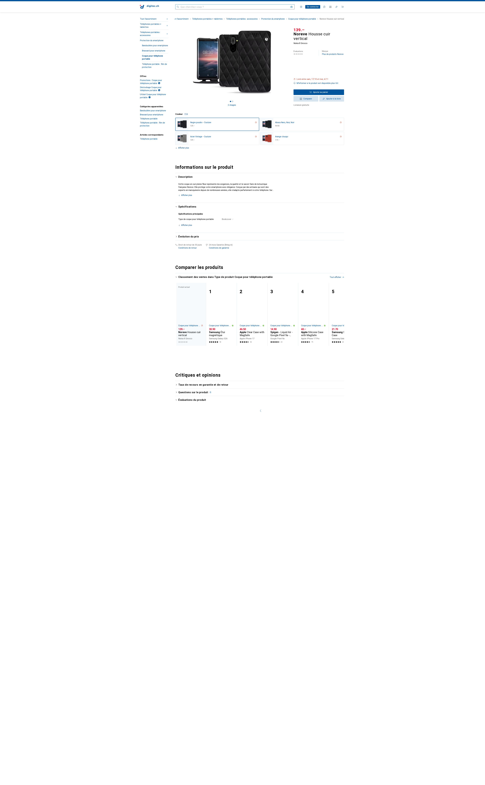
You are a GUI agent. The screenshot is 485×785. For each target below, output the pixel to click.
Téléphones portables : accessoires (150, 34)
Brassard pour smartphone (153, 51)
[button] (319, 79)
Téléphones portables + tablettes (150, 25)
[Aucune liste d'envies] (336, 7)
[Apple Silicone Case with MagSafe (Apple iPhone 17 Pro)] (313, 314)
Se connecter (313, 7)
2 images (232, 105)
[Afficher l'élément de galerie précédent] (174, 62)
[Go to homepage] (149, 7)
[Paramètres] (301, 7)
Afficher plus (183, 148)
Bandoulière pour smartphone (155, 45)
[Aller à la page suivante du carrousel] (339, 314)
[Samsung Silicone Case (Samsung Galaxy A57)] (344, 314)
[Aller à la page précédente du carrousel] (179, 314)
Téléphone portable (148, 118)
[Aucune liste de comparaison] (330, 7)
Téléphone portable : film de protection (154, 65)
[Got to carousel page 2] (232, 101)
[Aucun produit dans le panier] (343, 7)
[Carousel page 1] (230, 101)
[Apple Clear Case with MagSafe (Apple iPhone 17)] (252, 314)
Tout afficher (335, 277)
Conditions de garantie (219, 248)
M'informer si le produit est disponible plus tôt (317, 83)
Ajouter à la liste (333, 99)
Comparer (307, 99)
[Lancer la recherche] (177, 6)
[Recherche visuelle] (291, 6)
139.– (299, 30)
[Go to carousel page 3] (261, 350)
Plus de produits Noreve (333, 52)
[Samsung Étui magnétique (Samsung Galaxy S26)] (221, 314)
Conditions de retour (187, 248)
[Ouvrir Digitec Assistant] (324, 7)
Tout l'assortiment (148, 19)
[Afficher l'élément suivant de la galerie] (289, 62)
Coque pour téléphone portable (152, 57)
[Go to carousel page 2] (259, 350)
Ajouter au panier (320, 92)
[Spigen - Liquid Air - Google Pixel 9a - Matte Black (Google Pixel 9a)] (282, 314)
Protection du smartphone (151, 40)
